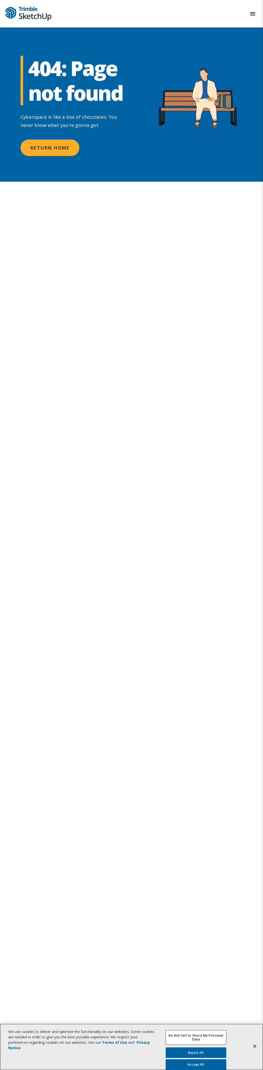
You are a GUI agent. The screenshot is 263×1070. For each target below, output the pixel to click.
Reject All (196, 1052)
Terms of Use (114, 1042)
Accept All (195, 1064)
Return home (50, 148)
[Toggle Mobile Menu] (252, 13)
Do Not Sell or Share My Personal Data (195, 1037)
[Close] (254, 1046)
